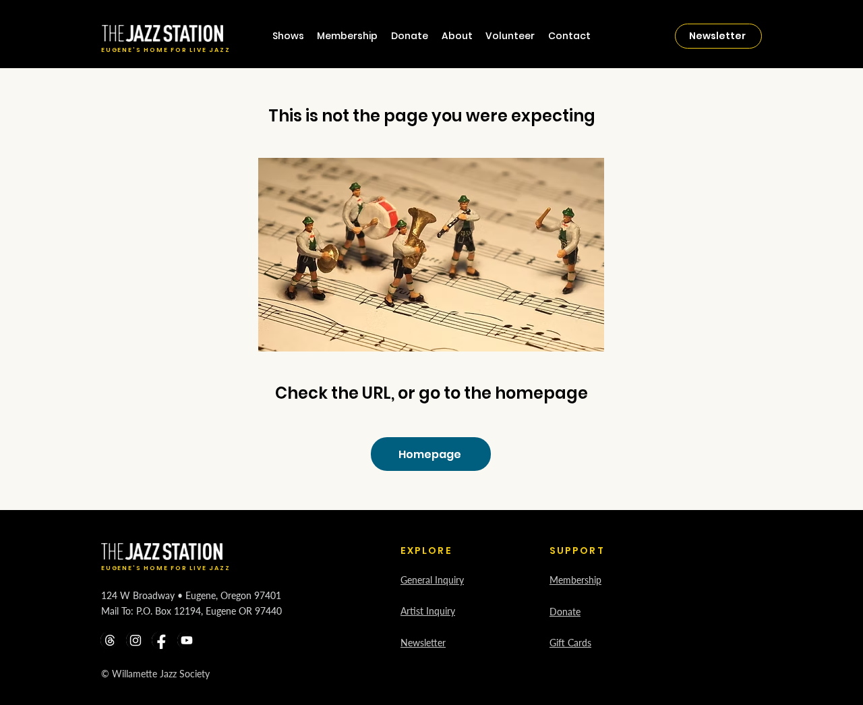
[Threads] (109, 640)
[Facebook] (161, 640)
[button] (457, 36)
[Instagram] (135, 640)
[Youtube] (186, 640)
